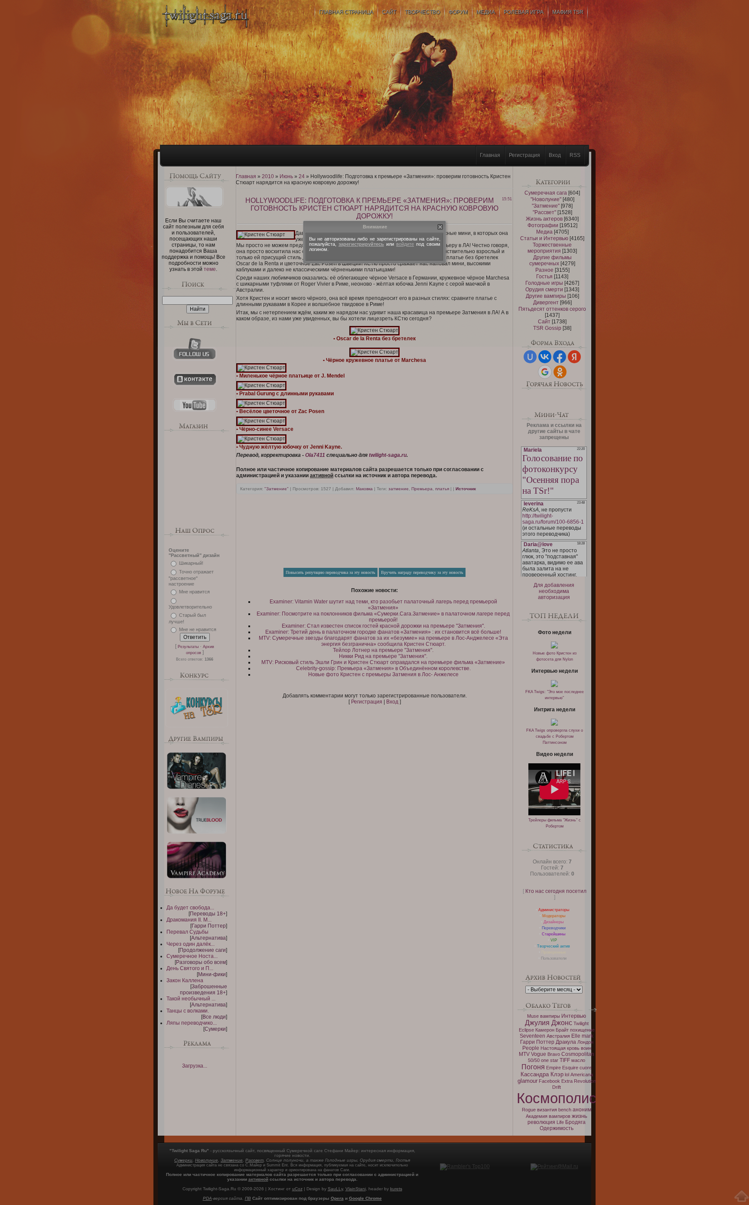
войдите (405, 244)
